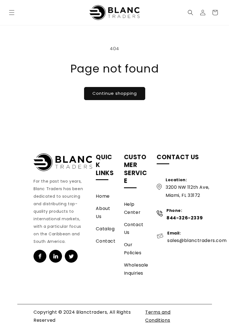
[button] (12, 12)
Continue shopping (114, 93)
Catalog (105, 229)
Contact (105, 241)
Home (102, 196)
